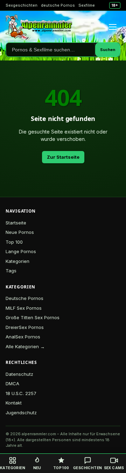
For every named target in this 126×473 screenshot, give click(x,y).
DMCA (12, 383)
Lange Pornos (21, 251)
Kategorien (17, 261)
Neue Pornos (20, 232)
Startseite (16, 222)
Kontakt (14, 403)
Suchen (107, 49)
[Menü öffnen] (112, 27)
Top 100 (14, 242)
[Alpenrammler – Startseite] (39, 27)
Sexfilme (86, 5)
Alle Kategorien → (25, 346)
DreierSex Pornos (25, 327)
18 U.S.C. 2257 (21, 393)
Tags (11, 270)
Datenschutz (19, 374)
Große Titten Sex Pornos (32, 317)
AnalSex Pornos (23, 336)
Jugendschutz (21, 412)
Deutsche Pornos (24, 298)
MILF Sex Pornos (24, 308)
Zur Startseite (63, 157)
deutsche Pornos (58, 5)
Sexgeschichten (21, 5)
